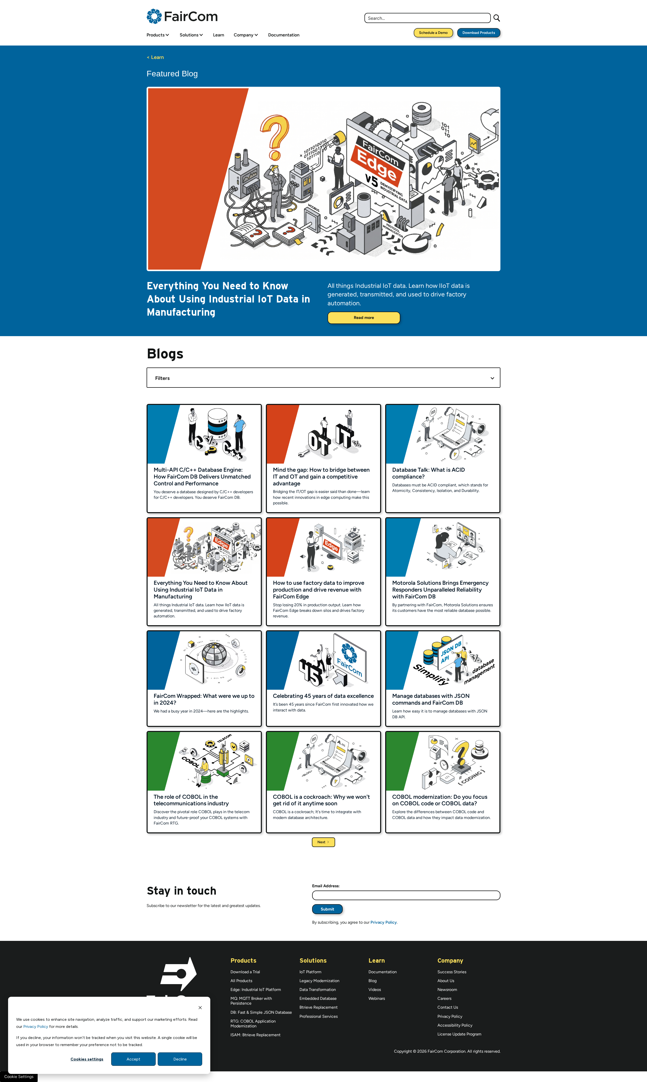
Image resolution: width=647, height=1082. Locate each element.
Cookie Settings (18, 1076)
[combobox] (427, 18)
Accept (133, 1059)
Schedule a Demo (433, 32)
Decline (180, 1059)
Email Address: (326, 885)
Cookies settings (87, 1059)
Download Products (479, 32)
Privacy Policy (35, 1026)
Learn (218, 34)
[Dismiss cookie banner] (200, 1008)
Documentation (283, 34)
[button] (158, 34)
